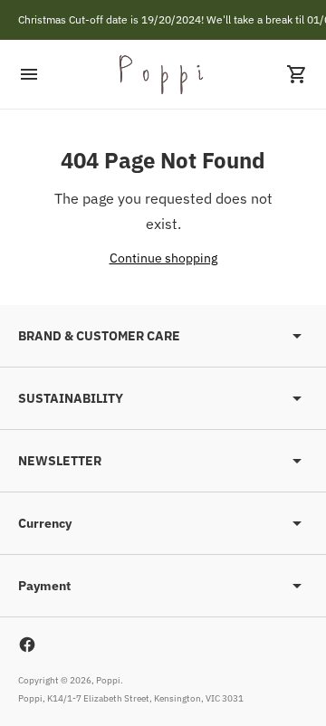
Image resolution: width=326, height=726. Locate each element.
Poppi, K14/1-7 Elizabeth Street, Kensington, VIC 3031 (131, 698)
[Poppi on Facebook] (27, 644)
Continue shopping (163, 258)
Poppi (108, 680)
